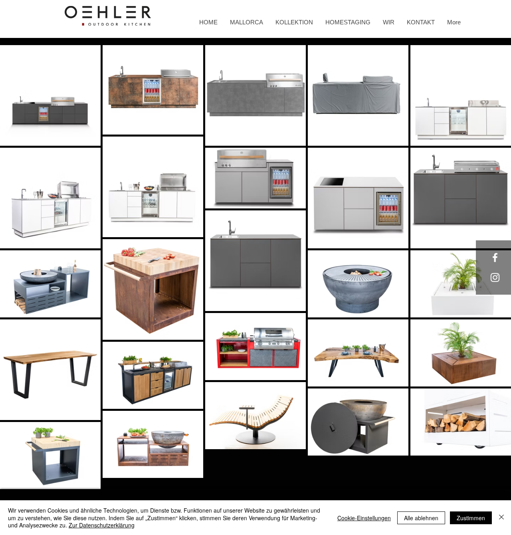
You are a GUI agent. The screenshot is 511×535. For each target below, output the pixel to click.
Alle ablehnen (421, 518)
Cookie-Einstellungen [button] (364, 518)
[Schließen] (501, 518)
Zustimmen (471, 518)
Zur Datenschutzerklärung (102, 525)
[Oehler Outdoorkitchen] (495, 258)
